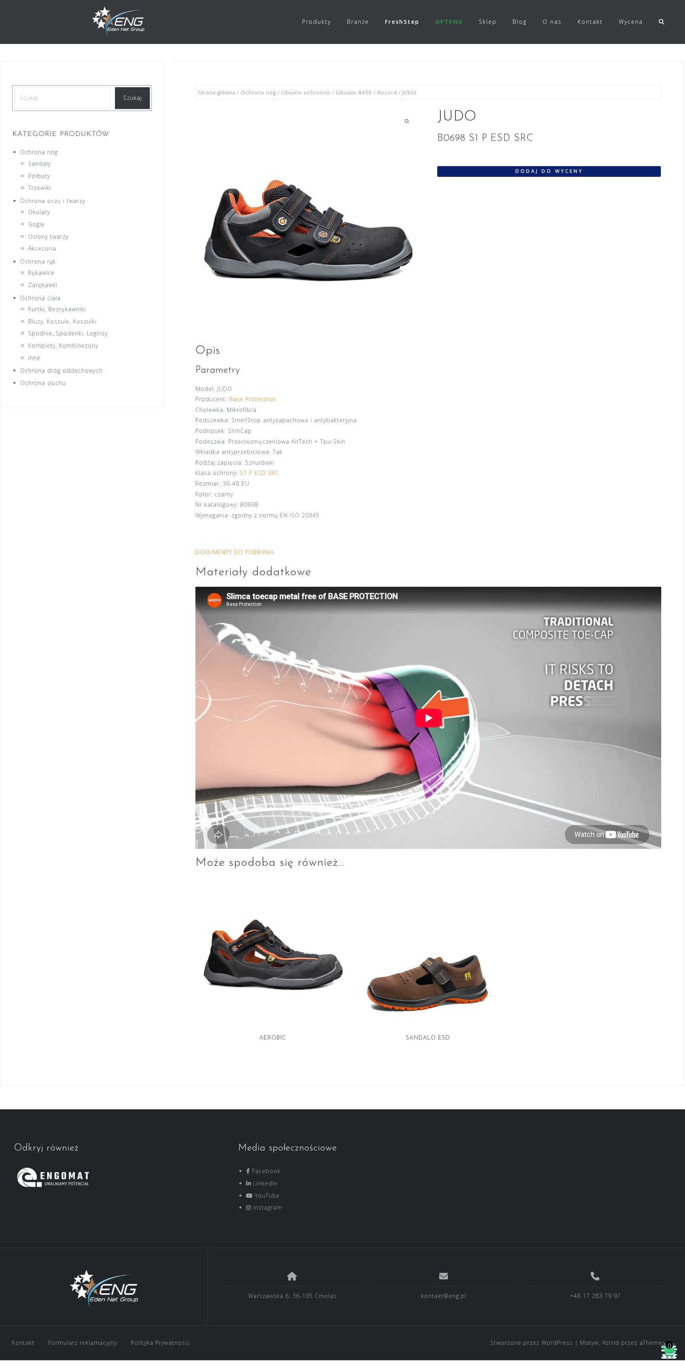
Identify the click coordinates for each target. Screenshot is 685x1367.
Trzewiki (39, 187)
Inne (34, 358)
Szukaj (132, 97)
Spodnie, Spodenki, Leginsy (68, 333)
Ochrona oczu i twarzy (52, 201)
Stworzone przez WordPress (531, 1342)
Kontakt (590, 21)
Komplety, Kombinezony (63, 345)
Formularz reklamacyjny (82, 1342)
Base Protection (252, 399)
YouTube (266, 1195)
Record (387, 92)
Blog (520, 21)
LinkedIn (264, 1183)
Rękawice (41, 272)
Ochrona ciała (40, 298)
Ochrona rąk (38, 261)
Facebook (265, 1171)
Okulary (39, 212)
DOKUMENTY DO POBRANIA (234, 552)
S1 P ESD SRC (259, 473)
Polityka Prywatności (160, 1342)
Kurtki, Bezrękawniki (57, 309)
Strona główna (216, 92)
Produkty (316, 21)
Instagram (266, 1207)
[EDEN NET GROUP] (104, 1290)
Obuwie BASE (354, 92)
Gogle (36, 224)
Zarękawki (42, 285)
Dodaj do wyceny (549, 171)
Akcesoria (42, 248)
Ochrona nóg (258, 92)
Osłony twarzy (48, 236)
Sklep (488, 21)
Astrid (610, 1342)
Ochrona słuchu (43, 383)
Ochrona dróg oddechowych (61, 370)
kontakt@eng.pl (443, 1296)
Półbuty (39, 176)
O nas (552, 21)
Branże (358, 21)
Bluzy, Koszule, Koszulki (62, 321)
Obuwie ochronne (306, 92)
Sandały (39, 163)
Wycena (631, 21)
